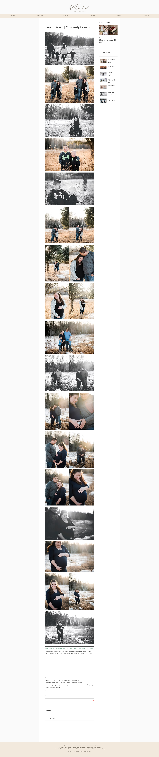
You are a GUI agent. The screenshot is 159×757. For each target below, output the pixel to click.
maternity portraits (65, 682)
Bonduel (66, 748)
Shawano (95, 748)
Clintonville (73, 748)
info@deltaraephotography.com (91, 745)
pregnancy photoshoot (76, 682)
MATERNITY (54, 680)
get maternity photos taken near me (53, 687)
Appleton (60, 748)
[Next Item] (115, 30)
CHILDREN (47, 680)
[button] (66, 16)
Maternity (47, 690)
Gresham (79, 748)
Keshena (85, 748)
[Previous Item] (102, 30)
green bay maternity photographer (70, 680)
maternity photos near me (69, 685)
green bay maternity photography (85, 685)
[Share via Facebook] (45, 696)
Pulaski (90, 748)
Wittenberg (102, 748)
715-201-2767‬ (77, 745)
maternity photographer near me (52, 682)
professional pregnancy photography (53, 685)
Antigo (55, 748)
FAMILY (59, 680)
